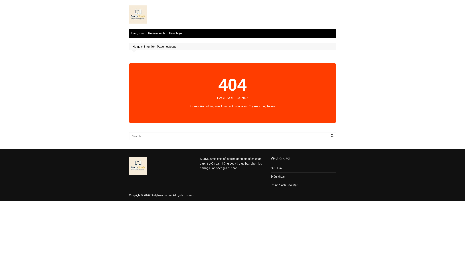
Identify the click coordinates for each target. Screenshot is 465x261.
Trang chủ (137, 33)
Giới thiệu (175, 33)
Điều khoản (278, 176)
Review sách (156, 33)
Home (136, 46)
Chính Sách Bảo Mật (284, 185)
